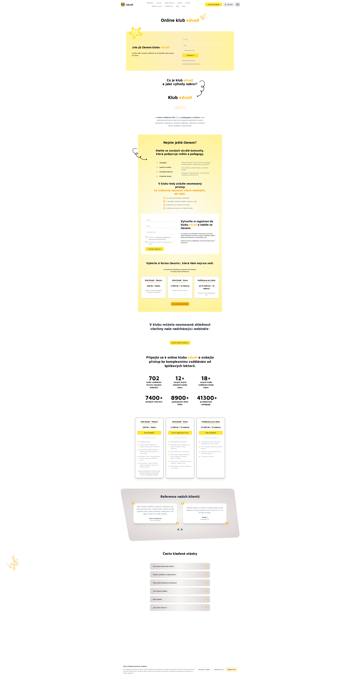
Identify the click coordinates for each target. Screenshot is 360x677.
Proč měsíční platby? (160, 591)
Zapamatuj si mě (189, 50)
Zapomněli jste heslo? (188, 60)
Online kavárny (169, 3)
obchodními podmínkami (163, 237)
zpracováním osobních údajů (156, 239)
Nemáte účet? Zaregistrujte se (191, 64)
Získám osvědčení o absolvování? (164, 574)
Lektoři (179, 3)
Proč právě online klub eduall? (163, 566)
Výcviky (159, 3)
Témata (187, 3)
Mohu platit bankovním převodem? (165, 583)
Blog (177, 6)
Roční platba (157, 599)
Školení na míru (157, 6)
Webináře (150, 3)
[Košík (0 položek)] (237, 4)
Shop (183, 6)
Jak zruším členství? (160, 607)
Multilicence (169, 6)
